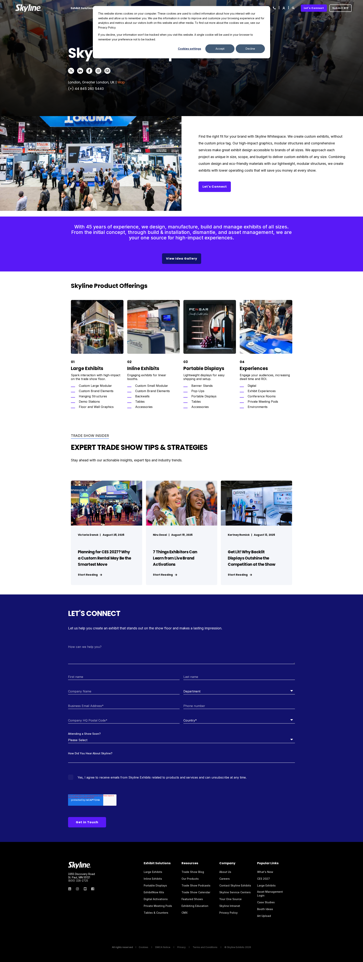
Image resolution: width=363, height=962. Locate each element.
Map (121, 82)
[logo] (79, 865)
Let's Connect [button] (314, 8)
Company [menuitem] (227, 863)
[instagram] (77, 888)
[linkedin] (71, 888)
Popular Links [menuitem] (267, 863)
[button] (357, 956)
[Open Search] (293, 7)
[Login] (284, 7)
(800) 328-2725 (78, 880)
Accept (220, 48)
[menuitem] (153, 872)
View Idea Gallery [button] (181, 258)
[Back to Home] (28, 8)
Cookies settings (189, 48)
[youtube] (85, 888)
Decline (250, 48)
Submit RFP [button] (340, 8)
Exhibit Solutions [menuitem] (83, 8)
